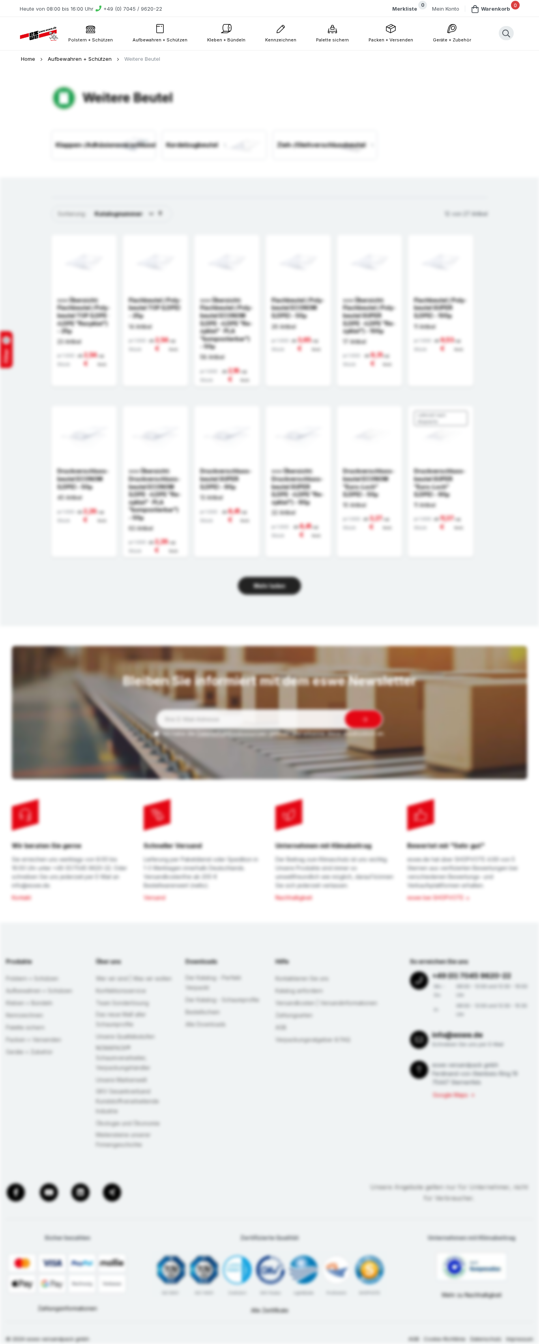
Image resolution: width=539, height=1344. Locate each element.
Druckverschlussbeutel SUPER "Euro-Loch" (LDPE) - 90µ (440, 483)
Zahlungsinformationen (67, 1308)
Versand (154, 897)
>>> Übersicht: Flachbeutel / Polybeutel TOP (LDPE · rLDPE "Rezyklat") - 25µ (83, 315)
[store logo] (39, 33)
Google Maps (450, 1094)
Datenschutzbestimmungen (232, 733)
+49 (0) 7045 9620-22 (471, 975)
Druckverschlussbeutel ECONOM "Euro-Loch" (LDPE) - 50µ (369, 483)
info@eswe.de (457, 1035)
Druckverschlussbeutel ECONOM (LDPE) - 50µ (83, 479)
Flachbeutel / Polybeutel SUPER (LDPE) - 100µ (440, 308)
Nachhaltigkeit (293, 897)
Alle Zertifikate (269, 1310)
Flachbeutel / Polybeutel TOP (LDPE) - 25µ (155, 308)
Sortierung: (72, 213)
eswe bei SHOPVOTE (435, 897)
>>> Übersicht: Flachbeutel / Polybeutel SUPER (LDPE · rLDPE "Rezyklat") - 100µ (369, 315)
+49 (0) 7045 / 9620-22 (132, 9)
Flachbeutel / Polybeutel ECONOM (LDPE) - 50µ (297, 308)
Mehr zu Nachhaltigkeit (472, 1295)
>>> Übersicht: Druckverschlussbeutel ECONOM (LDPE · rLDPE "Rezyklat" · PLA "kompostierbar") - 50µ (155, 494)
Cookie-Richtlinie (445, 1339)
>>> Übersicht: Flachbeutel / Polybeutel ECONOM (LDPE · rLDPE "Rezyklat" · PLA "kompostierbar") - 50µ (226, 323)
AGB (413, 1339)
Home (29, 59)
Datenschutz (486, 1339)
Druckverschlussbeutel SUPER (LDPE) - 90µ (226, 479)
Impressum (519, 1339)
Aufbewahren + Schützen (80, 59)
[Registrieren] (363, 719)
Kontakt (21, 897)
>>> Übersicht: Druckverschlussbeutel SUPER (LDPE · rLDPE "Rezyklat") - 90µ (297, 486)
